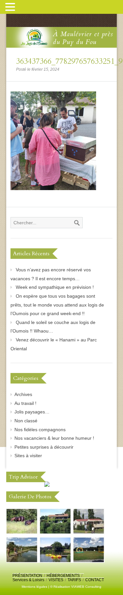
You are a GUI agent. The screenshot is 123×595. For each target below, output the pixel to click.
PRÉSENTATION (27, 575)
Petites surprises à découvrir (43, 447)
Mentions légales (34, 586)
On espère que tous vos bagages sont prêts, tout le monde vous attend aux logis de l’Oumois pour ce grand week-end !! (57, 304)
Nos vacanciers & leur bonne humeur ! (54, 438)
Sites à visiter (28, 455)
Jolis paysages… (32, 411)
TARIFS (74, 580)
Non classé (25, 420)
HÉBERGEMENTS (63, 575)
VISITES (56, 580)
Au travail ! (25, 403)
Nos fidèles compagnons (40, 429)
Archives (23, 394)
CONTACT (94, 580)
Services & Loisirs (28, 580)
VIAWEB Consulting (86, 586)
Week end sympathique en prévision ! (55, 287)
